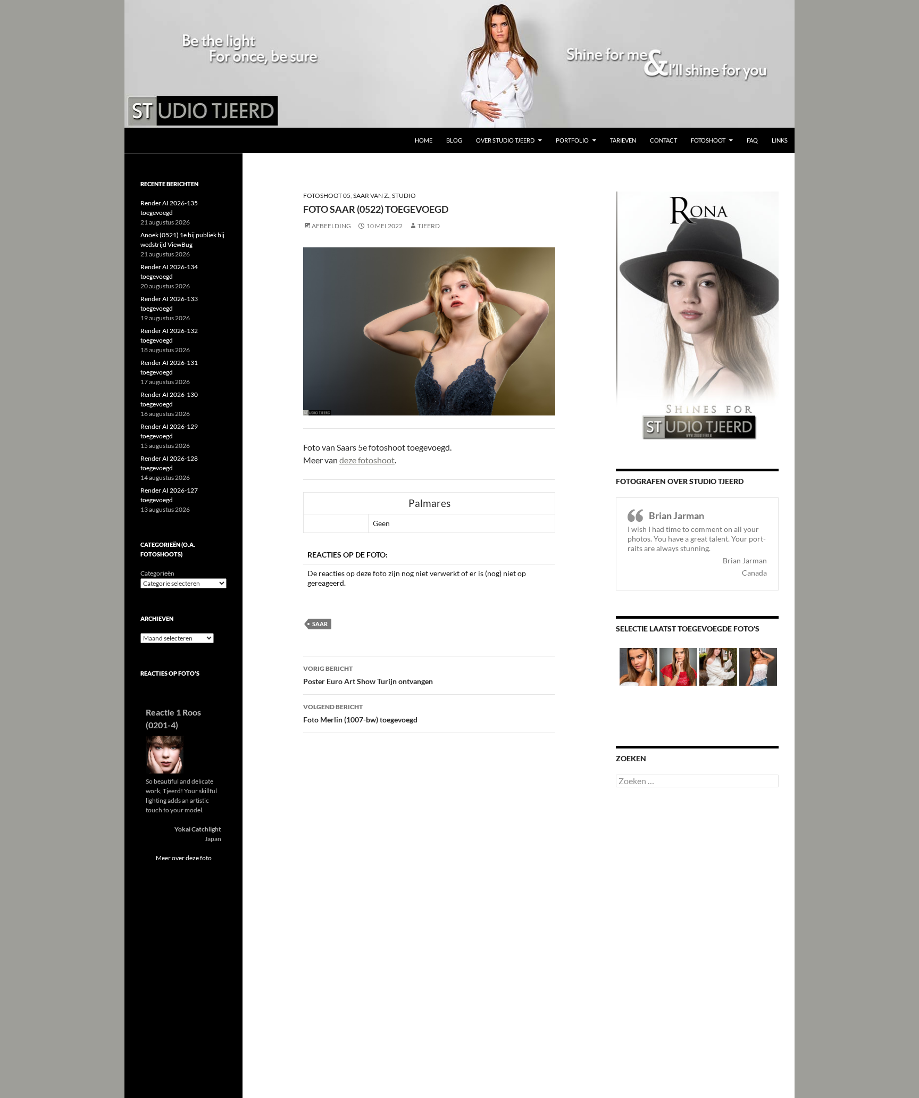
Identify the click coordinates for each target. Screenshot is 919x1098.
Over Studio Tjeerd (505, 140)
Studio (404, 195)
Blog (454, 140)
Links (780, 140)
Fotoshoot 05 (326, 195)
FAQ (752, 140)
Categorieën (157, 573)
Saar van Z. (371, 195)
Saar (320, 623)
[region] (459, 64)
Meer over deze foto (184, 858)
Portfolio (572, 140)
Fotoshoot (708, 140)
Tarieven (623, 140)
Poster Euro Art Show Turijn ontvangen (368, 675)
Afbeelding (331, 226)
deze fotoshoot (367, 460)
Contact (663, 140)
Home (423, 140)
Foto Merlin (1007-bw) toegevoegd (360, 713)
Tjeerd (428, 226)
